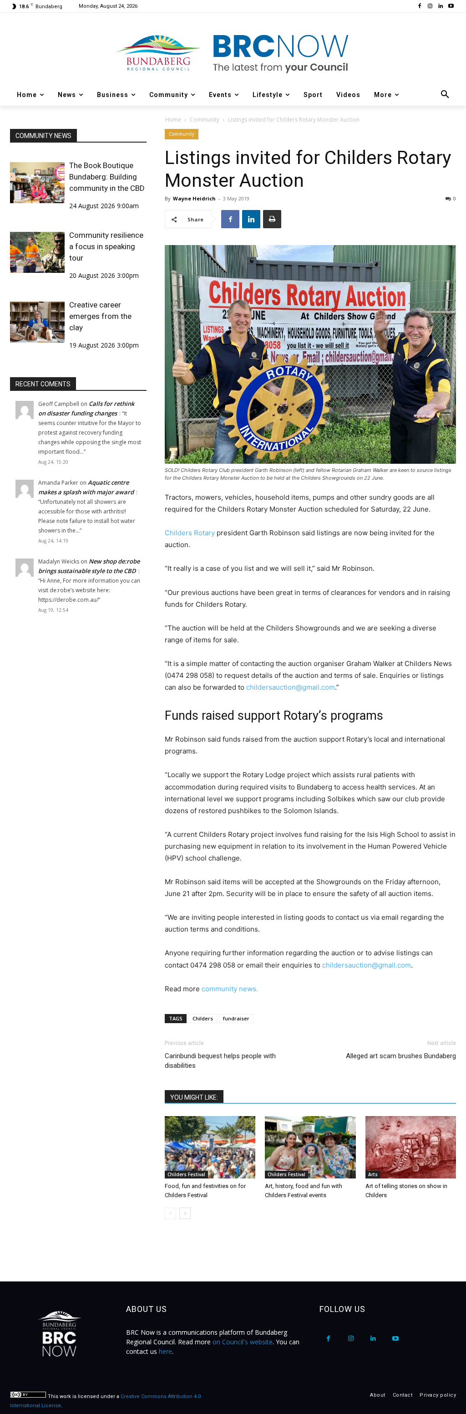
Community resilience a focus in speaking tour (106, 246)
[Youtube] (451, 6)
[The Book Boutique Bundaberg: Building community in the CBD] (37, 182)
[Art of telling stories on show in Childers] (410, 1147)
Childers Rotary (190, 532)
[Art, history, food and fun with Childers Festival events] (310, 1147)
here (165, 1351)
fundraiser (236, 1018)
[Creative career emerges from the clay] (37, 322)
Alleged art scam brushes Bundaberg (401, 1056)
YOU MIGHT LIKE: (194, 1097)
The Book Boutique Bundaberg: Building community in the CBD (107, 177)
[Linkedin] (440, 6)
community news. (230, 988)
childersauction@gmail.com (290, 687)
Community (204, 119)
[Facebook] (420, 6)
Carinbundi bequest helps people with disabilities (220, 1061)
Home (173, 119)
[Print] (272, 219)
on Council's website (243, 1341)
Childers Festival (186, 1174)
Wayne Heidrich (194, 198)
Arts (373, 1174)
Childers (202, 1018)
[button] (445, 95)
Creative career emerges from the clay (100, 316)
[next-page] (185, 1213)
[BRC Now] (233, 53)
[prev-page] (170, 1213)
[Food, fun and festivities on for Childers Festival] (210, 1147)
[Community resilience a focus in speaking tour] (37, 252)
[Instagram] (430, 6)
